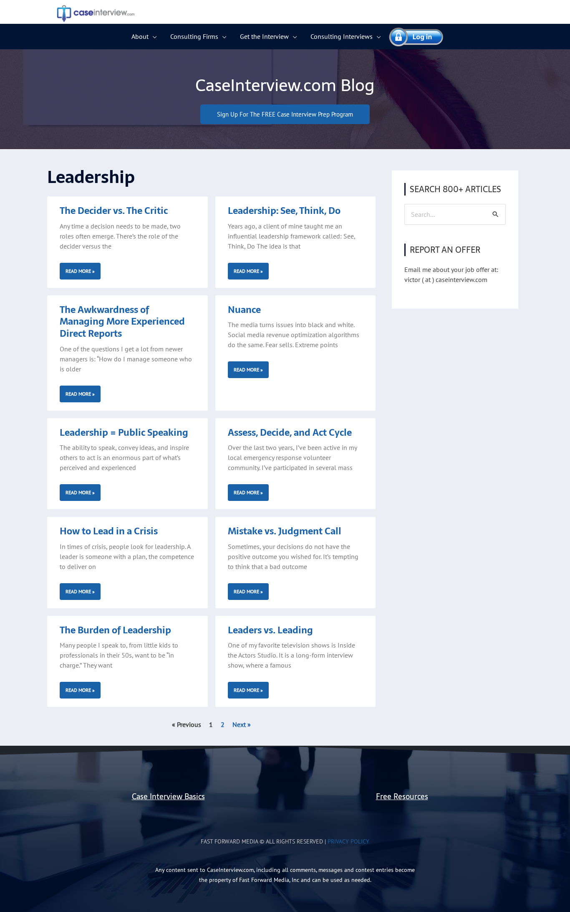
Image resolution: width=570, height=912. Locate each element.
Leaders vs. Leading (270, 630)
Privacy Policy (348, 841)
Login (412, 36)
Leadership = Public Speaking (124, 432)
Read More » (80, 271)
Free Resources (402, 796)
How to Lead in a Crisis (109, 531)
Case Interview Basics (168, 796)
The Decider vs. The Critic (114, 210)
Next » (241, 724)
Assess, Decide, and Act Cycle (290, 432)
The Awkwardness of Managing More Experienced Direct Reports (122, 321)
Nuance (244, 309)
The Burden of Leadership (115, 630)
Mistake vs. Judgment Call (284, 531)
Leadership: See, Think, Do (284, 210)
